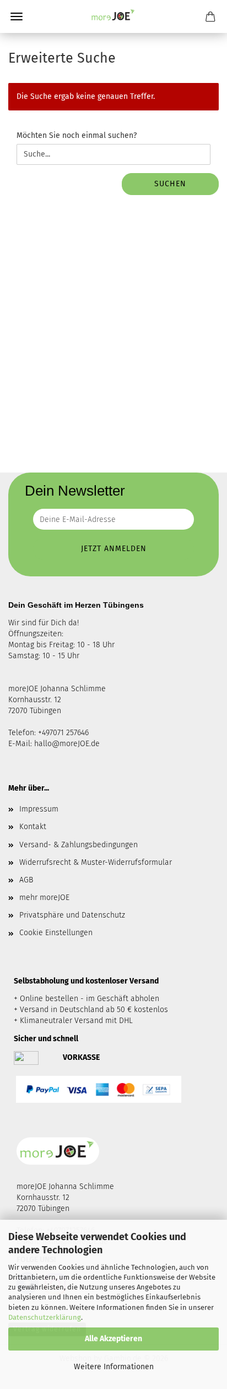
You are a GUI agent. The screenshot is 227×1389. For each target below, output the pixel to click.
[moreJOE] (113, 16)
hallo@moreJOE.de (67, 743)
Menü (16, 16)
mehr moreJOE (44, 897)
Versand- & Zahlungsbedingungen (78, 844)
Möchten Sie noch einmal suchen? (77, 135)
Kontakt (32, 826)
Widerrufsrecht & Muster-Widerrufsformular (95, 862)
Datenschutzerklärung (44, 1317)
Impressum (38, 809)
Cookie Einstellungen (56, 932)
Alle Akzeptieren (113, 1338)
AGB (26, 880)
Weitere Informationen (114, 1366)
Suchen (170, 183)
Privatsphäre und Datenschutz (72, 915)
